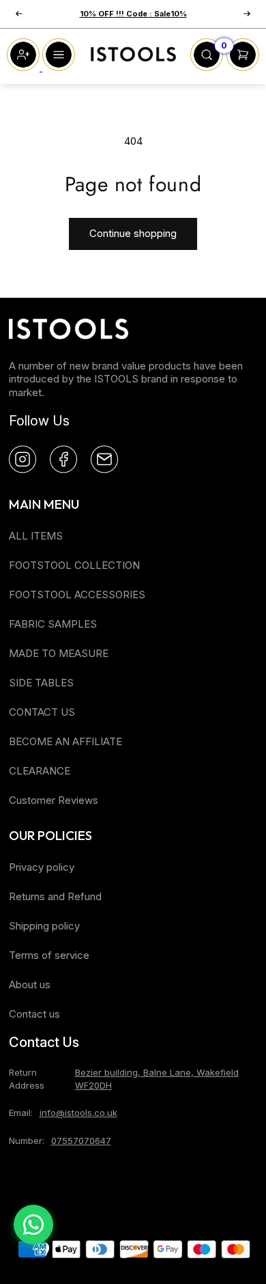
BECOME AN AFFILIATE (65, 741)
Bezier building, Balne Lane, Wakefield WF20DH (157, 1079)
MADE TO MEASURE (58, 653)
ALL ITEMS (36, 535)
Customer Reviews (53, 800)
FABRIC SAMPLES (53, 623)
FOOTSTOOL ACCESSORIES (77, 594)
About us (29, 984)
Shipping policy (44, 925)
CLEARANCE (39, 770)
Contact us (34, 1013)
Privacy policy (41, 867)
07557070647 (81, 1140)
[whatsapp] (33, 1224)
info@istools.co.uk (78, 1112)
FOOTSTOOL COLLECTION (74, 565)
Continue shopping (133, 233)
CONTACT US (42, 712)
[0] (206, 67)
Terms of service (49, 955)
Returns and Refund (55, 896)
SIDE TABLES (41, 682)
